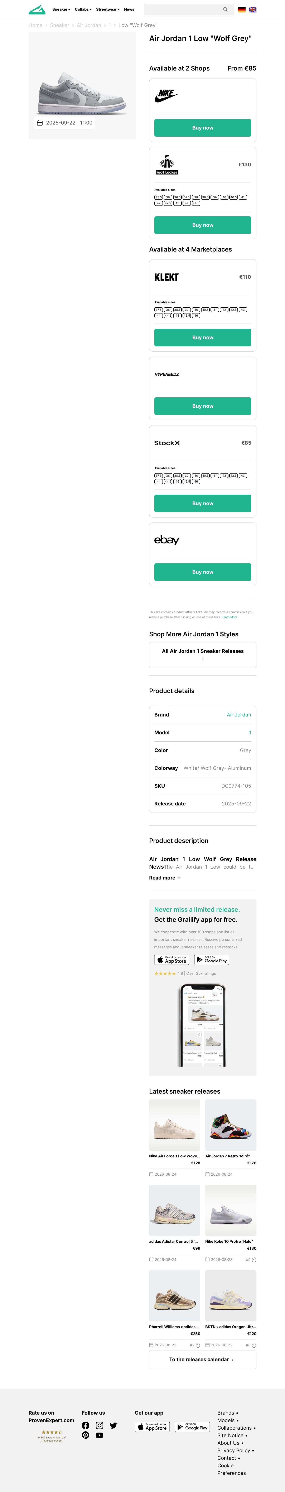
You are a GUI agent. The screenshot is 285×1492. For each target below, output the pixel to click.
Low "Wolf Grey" (138, 25)
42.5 (168, 203)
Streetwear (106, 9)
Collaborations (234, 1428)
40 (224, 197)
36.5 (177, 197)
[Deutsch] (242, 9)
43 (177, 203)
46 (196, 315)
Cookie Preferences (231, 1469)
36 (168, 197)
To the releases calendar (199, 1359)
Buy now (202, 128)
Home (36, 25)
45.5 (187, 315)
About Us (228, 1443)
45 (177, 315)
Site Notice (230, 1435)
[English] (252, 9)
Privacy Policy (233, 1450)
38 (196, 197)
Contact (226, 1458)
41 (243, 197)
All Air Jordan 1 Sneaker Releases (203, 651)
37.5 (187, 197)
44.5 (196, 203)
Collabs (82, 9)
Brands (225, 1413)
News (129, 9)
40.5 (233, 197)
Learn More (229, 617)
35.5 (158, 197)
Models (226, 1420)
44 (187, 203)
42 (158, 203)
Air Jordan (89, 25)
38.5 (205, 197)
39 (215, 197)
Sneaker (59, 9)
